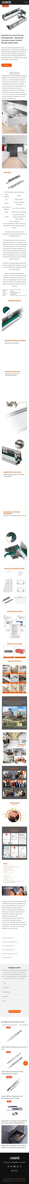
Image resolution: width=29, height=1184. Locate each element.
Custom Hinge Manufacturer (8, 945)
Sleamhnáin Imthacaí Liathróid (9, 1025)
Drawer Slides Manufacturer (8, 949)
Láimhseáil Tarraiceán (15, 924)
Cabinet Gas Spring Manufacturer (9, 941)
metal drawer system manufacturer (9, 953)
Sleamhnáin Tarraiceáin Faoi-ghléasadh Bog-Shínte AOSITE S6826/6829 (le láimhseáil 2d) (14, 1122)
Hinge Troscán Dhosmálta (19, 922)
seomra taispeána (23, 1025)
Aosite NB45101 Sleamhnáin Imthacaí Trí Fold (14, 1048)
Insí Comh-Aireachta (13, 77)
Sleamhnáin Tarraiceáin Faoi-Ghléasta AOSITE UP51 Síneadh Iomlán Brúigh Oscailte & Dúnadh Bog (13, 1147)
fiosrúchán (6, 65)
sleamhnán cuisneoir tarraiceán (10, 928)
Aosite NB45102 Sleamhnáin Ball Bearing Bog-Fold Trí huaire (12, 1097)
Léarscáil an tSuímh (21, 1181)
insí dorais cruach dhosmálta (17, 926)
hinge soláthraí (6, 924)
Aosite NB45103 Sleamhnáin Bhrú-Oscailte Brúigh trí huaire (12, 1073)
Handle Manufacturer (7, 957)
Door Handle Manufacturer (8, 938)
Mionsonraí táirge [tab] (14, 73)
